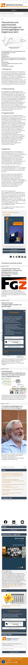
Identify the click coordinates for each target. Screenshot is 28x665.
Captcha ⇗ (20, 343)
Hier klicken (15, 342)
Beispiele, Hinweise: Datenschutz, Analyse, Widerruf (14, 351)
